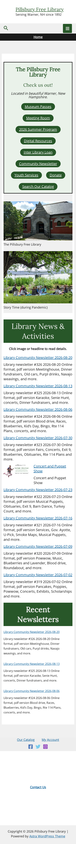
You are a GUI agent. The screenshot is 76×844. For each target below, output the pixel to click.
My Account (50, 740)
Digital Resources (38, 140)
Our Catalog (26, 740)
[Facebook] (30, 746)
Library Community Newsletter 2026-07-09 (38, 546)
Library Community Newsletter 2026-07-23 (38, 489)
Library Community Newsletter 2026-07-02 (38, 574)
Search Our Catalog (38, 186)
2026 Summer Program (38, 129)
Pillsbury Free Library (40, 9)
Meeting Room (38, 118)
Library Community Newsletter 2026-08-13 (38, 385)
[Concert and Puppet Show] (17, 471)
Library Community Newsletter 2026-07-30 (38, 437)
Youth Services (26, 175)
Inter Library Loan (38, 152)
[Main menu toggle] (67, 28)
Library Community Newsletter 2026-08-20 (38, 357)
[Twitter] (38, 746)
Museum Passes (38, 106)
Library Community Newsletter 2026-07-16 (38, 518)
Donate (56, 175)
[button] (6, 28)
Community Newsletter (38, 163)
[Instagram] (45, 746)
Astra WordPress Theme (47, 836)
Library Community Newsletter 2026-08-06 (38, 409)
